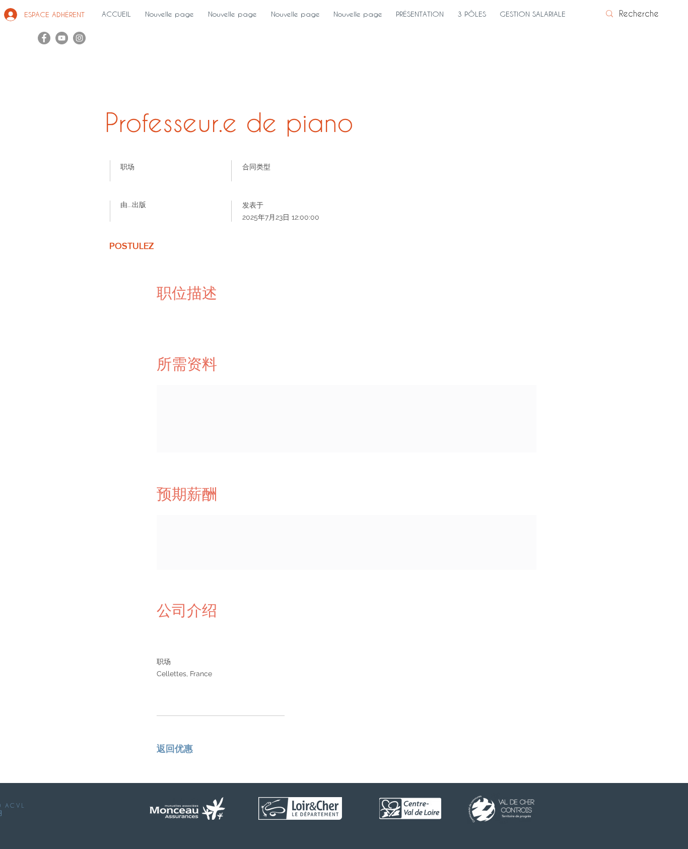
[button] (421, 14)
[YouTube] (61, 38)
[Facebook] (44, 38)
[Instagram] (79, 38)
